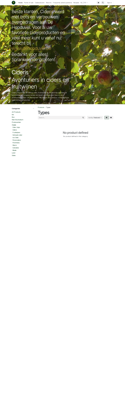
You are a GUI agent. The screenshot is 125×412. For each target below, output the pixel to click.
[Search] (83, 117)
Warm (15, 145)
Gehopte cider (17, 135)
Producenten (16, 122)
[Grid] (106, 117)
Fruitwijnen (16, 132)
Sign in (109, 3)
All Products (16, 112)
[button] (103, 3)
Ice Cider (16, 137)
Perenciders (17, 140)
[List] (111, 117)
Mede (14, 150)
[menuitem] (20, 2)
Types (14, 125)
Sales (14, 155)
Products (41, 107)
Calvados (16, 148)
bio (13, 114)
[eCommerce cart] (98, 3)
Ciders (15, 130)
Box (13, 117)
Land (13, 153)
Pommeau (16, 143)
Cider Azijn (16, 127)
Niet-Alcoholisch (17, 120)
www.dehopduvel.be (31, 48)
